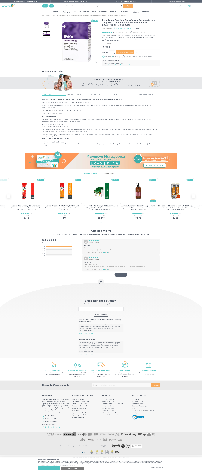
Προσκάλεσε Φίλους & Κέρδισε (112, 403)
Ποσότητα (105, 52)
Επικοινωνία (76, 410)
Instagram (46, 427)
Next (193, 196)
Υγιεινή (94, 11)
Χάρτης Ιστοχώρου (123, 457)
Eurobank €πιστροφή (109, 408)
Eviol (137, 28)
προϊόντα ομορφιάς (48, 409)
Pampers (107, 446)
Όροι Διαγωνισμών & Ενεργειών (83, 415)
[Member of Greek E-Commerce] (116, 446)
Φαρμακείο (113, 11)
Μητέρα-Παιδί (103, 11)
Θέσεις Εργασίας (138, 403)
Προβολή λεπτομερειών (157, 467)
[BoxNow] (105, 440)
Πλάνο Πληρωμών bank (111, 412)
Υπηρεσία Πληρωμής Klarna (111, 415)
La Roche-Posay (94, 446)
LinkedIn (59, 427)
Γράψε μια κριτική (121, 274)
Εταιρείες (145, 11)
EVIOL (46, 119)
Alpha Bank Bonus (108, 406)
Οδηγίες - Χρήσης (74, 94)
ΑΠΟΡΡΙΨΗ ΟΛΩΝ (72, 468)
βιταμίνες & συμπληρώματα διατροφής (55, 407)
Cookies (98, 457)
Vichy (102, 446)
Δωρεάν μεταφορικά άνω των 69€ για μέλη (138, 56)
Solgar (80, 446)
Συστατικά (118, 94)
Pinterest (54, 427)
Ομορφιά (56, 11)
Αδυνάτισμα (123, 11)
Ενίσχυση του (126, 1)
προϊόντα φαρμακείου (60, 405)
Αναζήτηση (155, 385)
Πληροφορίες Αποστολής (80, 401)
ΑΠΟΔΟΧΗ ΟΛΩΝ (49, 468)
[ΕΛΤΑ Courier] (82, 440)
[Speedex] (98, 440)
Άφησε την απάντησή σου (86, 333)
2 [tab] (102, 222)
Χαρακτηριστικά (97, 94)
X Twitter (56, 427)
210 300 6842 (49, 416)
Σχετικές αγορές (90, 173)
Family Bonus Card (108, 401)
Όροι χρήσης (77, 457)
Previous (8, 196)
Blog (133, 408)
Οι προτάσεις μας (111, 173)
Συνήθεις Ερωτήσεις (79, 408)
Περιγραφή (48, 94)
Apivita (74, 446)
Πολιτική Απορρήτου (88, 457)
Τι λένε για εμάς (137, 401)
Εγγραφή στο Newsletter (80, 412)
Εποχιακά (86, 11)
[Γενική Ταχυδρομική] (90, 440)
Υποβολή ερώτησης (101, 314)
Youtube (51, 427)
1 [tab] (100, 222)
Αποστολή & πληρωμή (146, 94)
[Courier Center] (112, 440)
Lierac (69, 446)
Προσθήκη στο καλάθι (126, 52)
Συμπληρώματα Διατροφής (67, 11)
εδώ (73, 465)
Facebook (43, 427)
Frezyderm (63, 446)
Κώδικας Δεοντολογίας (109, 457)
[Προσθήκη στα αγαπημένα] (135, 52)
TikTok (48, 427)
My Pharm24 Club (108, 399)
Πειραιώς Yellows (108, 410)
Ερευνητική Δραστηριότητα (141, 406)
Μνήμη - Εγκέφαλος (108, 64)
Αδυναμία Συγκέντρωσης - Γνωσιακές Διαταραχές (128, 64)
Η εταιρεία (135, 399)
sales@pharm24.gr (51, 421)
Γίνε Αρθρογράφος (138, 412)
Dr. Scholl (86, 446)
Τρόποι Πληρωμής (78, 399)
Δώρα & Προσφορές (135, 11)
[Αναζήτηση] (128, 6)
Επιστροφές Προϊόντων (80, 403)
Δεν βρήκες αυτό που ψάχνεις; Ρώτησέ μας (101, 304)
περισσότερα (83, 349)
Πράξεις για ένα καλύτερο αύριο (143, 410)
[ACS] (120, 440)
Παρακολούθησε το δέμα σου (82, 406)
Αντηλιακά (77, 11)
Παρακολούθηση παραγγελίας (177, 1)
